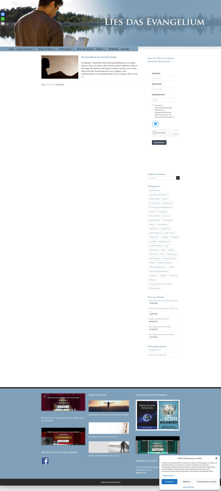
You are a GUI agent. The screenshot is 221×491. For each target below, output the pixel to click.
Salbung (152, 263)
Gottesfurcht (153, 228)
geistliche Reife (154, 220)
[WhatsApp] (2, 19)
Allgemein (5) (154, 349)
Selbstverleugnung (164, 263)
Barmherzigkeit (154, 199)
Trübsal (171, 267)
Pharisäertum (172, 254)
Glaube (151, 224)
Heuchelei (152, 241)
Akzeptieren (169, 482)
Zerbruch (152, 280)
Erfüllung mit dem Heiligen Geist (160, 207)
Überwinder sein (154, 288)
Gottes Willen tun (155, 233)
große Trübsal (169, 233)
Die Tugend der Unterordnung (161, 334)
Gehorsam (166, 216)
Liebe (163, 250)
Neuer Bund (153, 254)
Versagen (163, 275)
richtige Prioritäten (169, 258)
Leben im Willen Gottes (159, 319)
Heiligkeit (165, 237)
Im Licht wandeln (155, 246)
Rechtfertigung (154, 258)
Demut (165, 199)
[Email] (2, 23)
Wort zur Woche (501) (158, 355)
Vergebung (153, 275)
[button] (216, 458)
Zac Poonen (49, 84)
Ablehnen (186, 482)
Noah (162, 254)
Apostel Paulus (154, 190)
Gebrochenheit (154, 216)
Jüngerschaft (153, 250)
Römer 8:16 (141, 472)
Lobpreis (171, 250)
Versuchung (173, 275)
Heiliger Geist (154, 237)
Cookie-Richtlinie (188, 487)
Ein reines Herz (168, 203)
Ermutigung (162, 211)
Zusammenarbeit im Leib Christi (160, 284)
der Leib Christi (154, 203)
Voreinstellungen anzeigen (206, 482)
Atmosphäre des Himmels (158, 194)
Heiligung (174, 237)
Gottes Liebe (165, 228)
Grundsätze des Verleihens (160, 326)
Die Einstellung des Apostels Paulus (99, 57)
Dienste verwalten (168, 475)
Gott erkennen (162, 224)
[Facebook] (2, 14)
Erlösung (152, 211)
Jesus (166, 246)
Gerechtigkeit (167, 220)
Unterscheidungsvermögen (158, 271)
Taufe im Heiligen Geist (157, 267)
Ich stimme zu (63, 407)
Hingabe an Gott (165, 241)
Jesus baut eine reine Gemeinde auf (163, 300)
